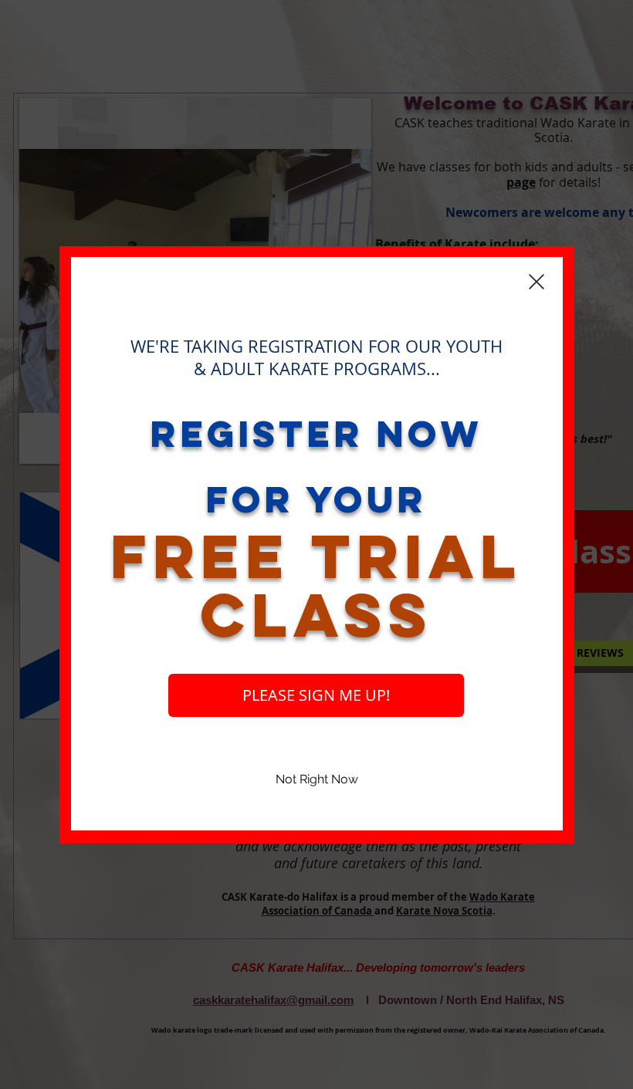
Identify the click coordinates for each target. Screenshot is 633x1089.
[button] (316, 780)
